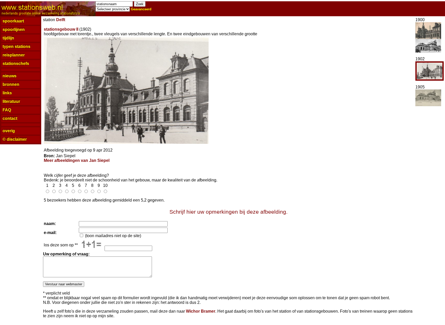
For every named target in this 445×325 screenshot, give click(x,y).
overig (9, 131)
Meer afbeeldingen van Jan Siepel (76, 160)
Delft (60, 20)
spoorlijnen (14, 29)
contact (10, 118)
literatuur (11, 101)
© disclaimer (15, 139)
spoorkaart (13, 21)
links (7, 93)
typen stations (16, 46)
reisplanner (14, 55)
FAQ (7, 110)
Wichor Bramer (200, 311)
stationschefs (16, 63)
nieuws (9, 76)
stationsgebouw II (61, 29)
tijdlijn (8, 38)
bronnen (11, 84)
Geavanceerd (141, 9)
